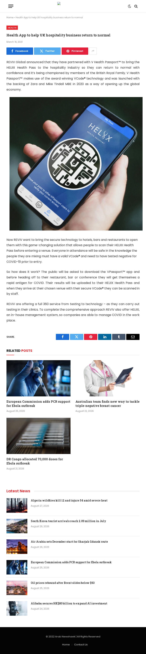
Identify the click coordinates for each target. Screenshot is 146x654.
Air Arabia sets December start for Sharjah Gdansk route (69, 541)
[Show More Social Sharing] (93, 51)
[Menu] (10, 6)
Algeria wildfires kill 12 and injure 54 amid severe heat (69, 500)
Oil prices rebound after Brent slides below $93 (62, 583)
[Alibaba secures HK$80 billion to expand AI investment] (16, 608)
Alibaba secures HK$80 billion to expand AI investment (69, 603)
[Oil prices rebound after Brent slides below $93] (16, 588)
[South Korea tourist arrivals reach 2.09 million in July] (16, 526)
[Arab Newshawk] (73, 6)
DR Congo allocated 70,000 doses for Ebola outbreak (34, 461)
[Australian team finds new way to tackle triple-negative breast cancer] (107, 378)
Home (9, 17)
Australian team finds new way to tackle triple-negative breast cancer (107, 403)
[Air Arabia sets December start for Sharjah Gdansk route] (16, 546)
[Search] (136, 6)
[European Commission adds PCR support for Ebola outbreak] (38, 378)
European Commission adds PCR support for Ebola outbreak (38, 403)
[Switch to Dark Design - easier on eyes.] (129, 6)
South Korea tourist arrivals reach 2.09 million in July (68, 521)
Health (12, 27)
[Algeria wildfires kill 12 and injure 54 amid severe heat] (16, 505)
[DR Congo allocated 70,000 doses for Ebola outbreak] (38, 436)
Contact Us (81, 644)
